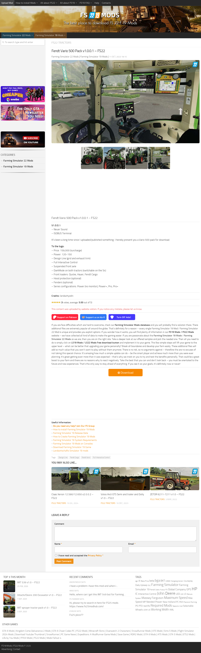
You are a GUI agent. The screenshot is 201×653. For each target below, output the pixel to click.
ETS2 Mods (188, 634)
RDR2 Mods (136, 634)
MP (144, 601)
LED (178, 593)
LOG (182, 594)
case (168, 580)
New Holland (169, 602)
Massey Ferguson (152, 598)
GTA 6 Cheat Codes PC (63, 630)
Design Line (63, 457)
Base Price (145, 581)
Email (132, 543)
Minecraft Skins (96, 630)
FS (166, 590)
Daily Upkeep (141, 585)
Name (58, 543)
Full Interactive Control (101, 457)
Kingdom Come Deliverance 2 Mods (33, 630)
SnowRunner (52, 634)
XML (172, 609)
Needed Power (154, 601)
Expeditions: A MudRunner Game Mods (97, 634)
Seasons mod (177, 606)
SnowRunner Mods (141, 630)
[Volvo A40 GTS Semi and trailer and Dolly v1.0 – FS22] (125, 478)
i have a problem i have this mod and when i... (93, 585)
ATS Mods (157, 630)
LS (185, 594)
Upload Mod (7, 2)
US (149, 610)
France (162, 590)
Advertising (6, 649)
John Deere (166, 593)
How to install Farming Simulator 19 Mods (74, 429)
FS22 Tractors (61, 42)
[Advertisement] (126, 193)
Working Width (160, 609)
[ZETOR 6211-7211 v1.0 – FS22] (174, 478)
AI (139, 581)
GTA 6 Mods (8, 630)
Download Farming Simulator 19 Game (72, 447)
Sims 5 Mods (170, 630)
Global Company (177, 589)
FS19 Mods (6, 645)
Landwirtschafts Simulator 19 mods (70, 450)
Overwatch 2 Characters (118, 630)
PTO (141, 605)
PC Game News (68, 634)
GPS (188, 589)
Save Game (123, 634)
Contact (16, 649)
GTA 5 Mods (175, 634)
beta (151, 580)
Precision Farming (190, 602)
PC (177, 602)
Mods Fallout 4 (54, 638)
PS (136, 605)
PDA (181, 602)
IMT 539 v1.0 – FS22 (28, 582)
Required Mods (161, 606)
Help (96, 2)
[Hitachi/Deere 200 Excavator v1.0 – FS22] (9, 599)
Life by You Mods (10, 638)
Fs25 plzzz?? (76, 614)
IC (136, 593)
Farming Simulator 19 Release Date (70, 433)
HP (194, 588)
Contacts (106, 2)
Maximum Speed (176, 598)
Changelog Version (177, 581)
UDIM (145, 610)
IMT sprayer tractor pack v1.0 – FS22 (37, 607)
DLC (149, 585)
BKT (163, 580)
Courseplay (188, 581)
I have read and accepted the (80, 555)
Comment (59, 523)
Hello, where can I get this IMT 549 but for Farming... (97, 594)
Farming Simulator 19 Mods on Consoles (73, 443)
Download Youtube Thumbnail (30, 634)
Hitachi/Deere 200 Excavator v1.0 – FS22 (39, 595)
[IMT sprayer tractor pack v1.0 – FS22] (9, 612)
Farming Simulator (164, 585)
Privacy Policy (95, 555)
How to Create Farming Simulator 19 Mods (74, 436)
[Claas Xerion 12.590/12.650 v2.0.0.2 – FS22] (76, 478)
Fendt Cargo (74, 457)
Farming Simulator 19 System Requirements (75, 440)
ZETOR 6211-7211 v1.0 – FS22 (167, 494)
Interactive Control (147, 594)
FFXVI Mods (26, 638)
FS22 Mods (81, 630)
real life (146, 606)
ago (136, 581)
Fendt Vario (86, 457)
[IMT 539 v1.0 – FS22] (9, 586)
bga (157, 580)
